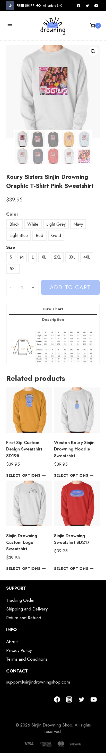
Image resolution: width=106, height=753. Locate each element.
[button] (93, 51)
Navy (78, 224)
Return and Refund (23, 618)
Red (39, 235)
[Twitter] (87, 5)
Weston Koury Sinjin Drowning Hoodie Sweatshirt (74, 449)
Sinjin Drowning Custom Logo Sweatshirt (21, 542)
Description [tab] (53, 319)
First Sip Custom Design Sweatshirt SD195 (24, 449)
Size (10, 247)
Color (12, 214)
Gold (56, 235)
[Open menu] (10, 26)
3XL (72, 257)
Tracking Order (20, 600)
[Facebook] (78, 5)
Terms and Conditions (26, 659)
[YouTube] (96, 5)
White (32, 224)
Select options (23, 475)
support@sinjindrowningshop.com (38, 682)
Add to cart (70, 287)
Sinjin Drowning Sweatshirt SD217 (72, 539)
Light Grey (56, 224)
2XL (57, 257)
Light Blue (19, 235)
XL (44, 257)
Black (14, 224)
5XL (13, 268)
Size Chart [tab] (53, 309)
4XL (86, 257)
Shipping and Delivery (27, 609)
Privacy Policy (19, 650)
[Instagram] (69, 699)
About (11, 642)
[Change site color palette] (10, 5)
